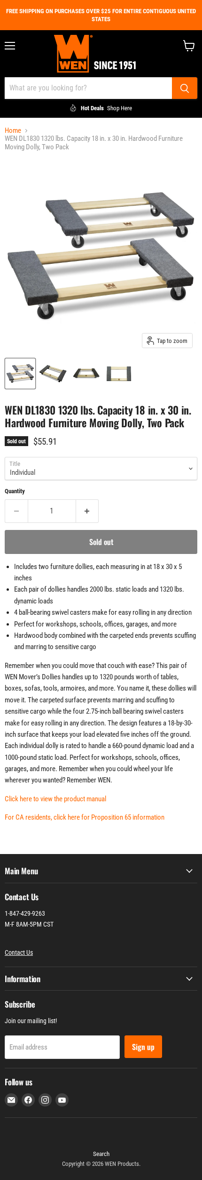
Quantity (15, 491)
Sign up (143, 1046)
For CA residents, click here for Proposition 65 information (84, 817)
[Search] (184, 88)
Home (13, 131)
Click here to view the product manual (55, 799)
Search (101, 1153)
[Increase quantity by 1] (87, 511)
